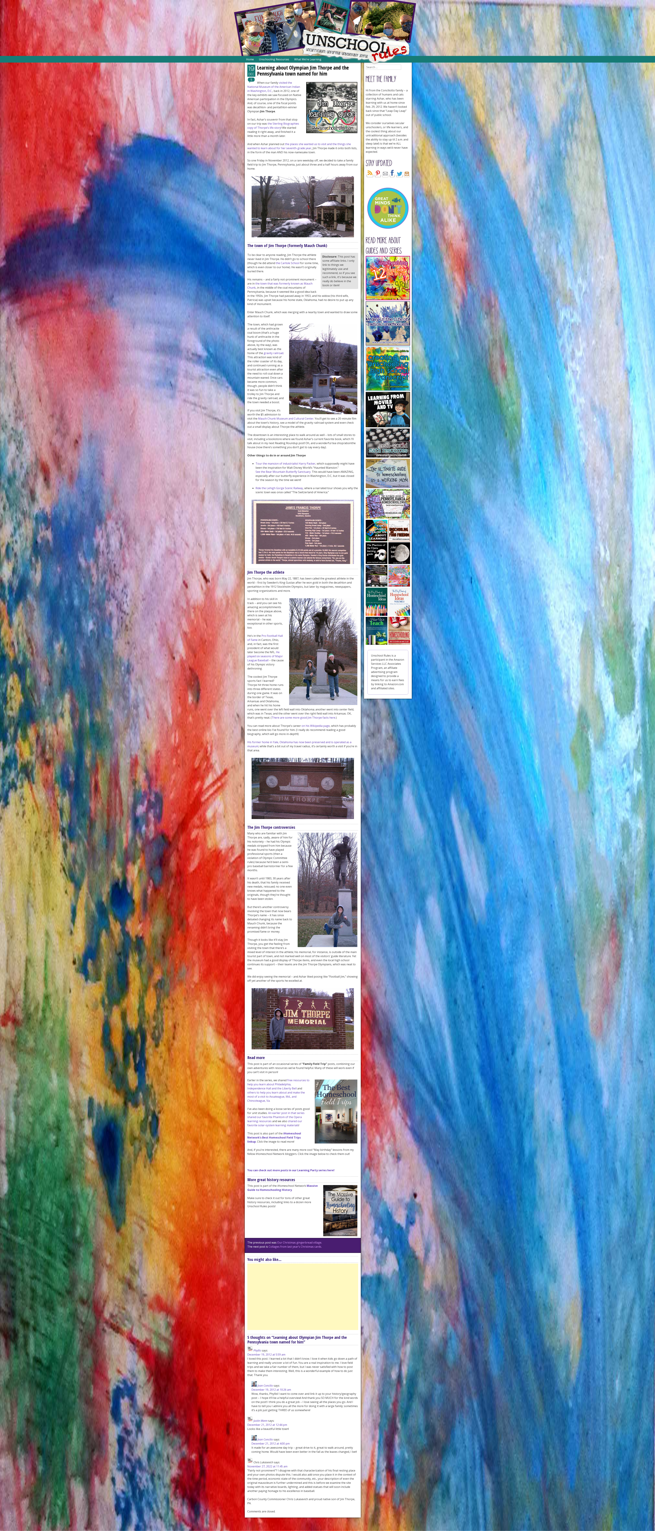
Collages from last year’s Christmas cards (295, 1246)
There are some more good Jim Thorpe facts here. (304, 717)
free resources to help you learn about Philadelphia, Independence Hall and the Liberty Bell (278, 1084)
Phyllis (257, 1350)
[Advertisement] (302, 1297)
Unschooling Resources (274, 59)
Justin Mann (260, 1421)
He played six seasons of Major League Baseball (265, 656)
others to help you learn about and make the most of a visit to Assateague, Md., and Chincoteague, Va (276, 1097)
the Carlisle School (287, 263)
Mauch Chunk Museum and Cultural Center (286, 418)
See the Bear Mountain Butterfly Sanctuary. (283, 472)
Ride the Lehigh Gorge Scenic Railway (279, 488)
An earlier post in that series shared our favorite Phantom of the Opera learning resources (275, 1117)
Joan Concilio (265, 1385)
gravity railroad (273, 353)
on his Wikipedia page (316, 726)
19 (251, 68)
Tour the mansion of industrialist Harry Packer (285, 463)
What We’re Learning (307, 59)
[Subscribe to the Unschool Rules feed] (370, 176)
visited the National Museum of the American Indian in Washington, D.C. (273, 87)
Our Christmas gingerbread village (299, 1242)
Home (250, 59)
